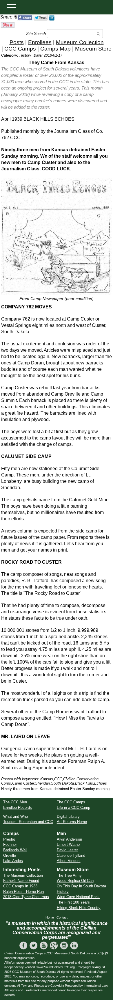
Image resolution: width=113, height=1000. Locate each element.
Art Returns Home (72, 822)
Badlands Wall (15, 850)
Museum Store (93, 49)
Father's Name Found (21, 880)
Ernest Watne (68, 844)
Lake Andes (13, 861)
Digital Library (68, 816)
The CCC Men (15, 802)
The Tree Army (69, 875)
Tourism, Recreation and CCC (28, 822)
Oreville (9, 855)
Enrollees (40, 42)
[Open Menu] (12, 6)
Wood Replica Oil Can (75, 880)
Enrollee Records (17, 807)
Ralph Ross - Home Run (23, 891)
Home (49, 917)
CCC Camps (20, 49)
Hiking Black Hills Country (79, 908)
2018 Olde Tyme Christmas (26, 897)
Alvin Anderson (69, 839)
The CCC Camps (71, 802)
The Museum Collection (23, 875)
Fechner (10, 844)
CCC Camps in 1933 (20, 886)
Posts (17, 42)
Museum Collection (80, 42)
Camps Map (55, 49)
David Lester (67, 850)
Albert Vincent (69, 861)
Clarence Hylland (71, 855)
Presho (9, 839)
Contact (62, 917)
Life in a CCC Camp (73, 807)
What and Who (15, 816)
